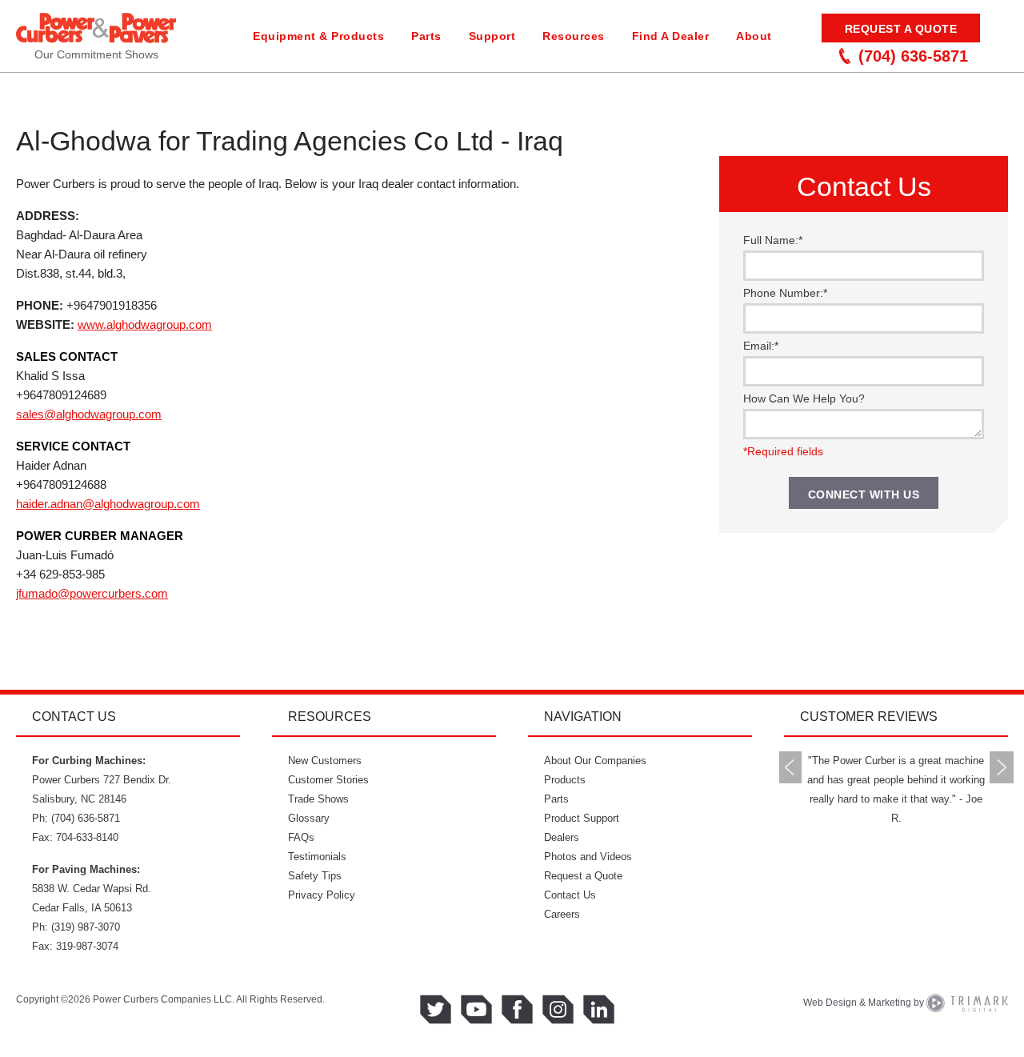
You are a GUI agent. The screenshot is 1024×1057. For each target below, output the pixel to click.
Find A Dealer (671, 36)
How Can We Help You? (804, 398)
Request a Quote (901, 28)
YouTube (476, 1009)
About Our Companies (595, 761)
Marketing (889, 1002)
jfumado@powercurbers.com (92, 593)
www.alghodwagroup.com (145, 324)
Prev (790, 767)
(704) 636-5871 (913, 56)
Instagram (558, 1009)
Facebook (517, 1009)
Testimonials (317, 857)
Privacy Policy (321, 895)
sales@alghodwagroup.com (89, 414)
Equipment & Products (318, 36)
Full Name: (772, 240)
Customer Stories (328, 780)
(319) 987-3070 (85, 927)
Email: (760, 345)
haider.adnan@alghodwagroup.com (108, 503)
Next (1002, 767)
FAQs (301, 837)
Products (565, 780)
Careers (562, 914)
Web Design (830, 1002)
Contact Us (570, 895)
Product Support (581, 818)
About (754, 36)
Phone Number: (785, 292)
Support (492, 36)
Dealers (561, 837)
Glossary (309, 818)
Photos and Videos (588, 857)
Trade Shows (318, 799)
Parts (426, 36)
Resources (573, 36)
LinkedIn (598, 1009)
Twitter (435, 1009)
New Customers (325, 761)
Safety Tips (315, 876)
